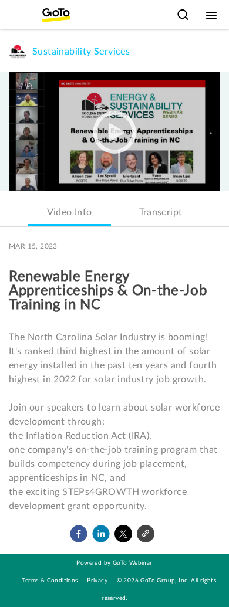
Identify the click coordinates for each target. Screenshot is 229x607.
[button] (78, 533)
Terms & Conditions (50, 581)
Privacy (97, 581)
